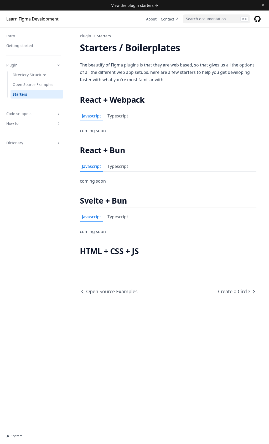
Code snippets (19, 113)
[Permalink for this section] (149, 99)
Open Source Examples (33, 84)
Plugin (12, 65)
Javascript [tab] (91, 116)
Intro (10, 35)
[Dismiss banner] (263, 5)
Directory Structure (29, 74)
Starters (20, 94)
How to (12, 123)
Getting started (19, 45)
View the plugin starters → (134, 5)
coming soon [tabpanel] (93, 130)
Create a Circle (234, 291)
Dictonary (14, 142)
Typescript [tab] (117, 116)
